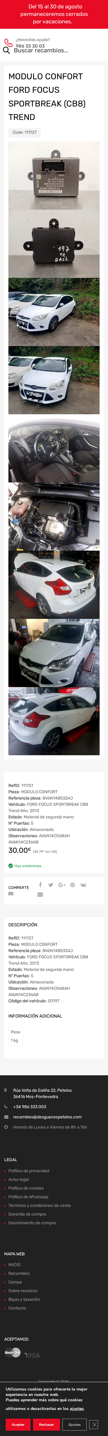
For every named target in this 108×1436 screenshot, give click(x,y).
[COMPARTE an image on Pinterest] (72, 885)
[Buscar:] (45, 51)
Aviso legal (18, 1179)
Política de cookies (26, 1188)
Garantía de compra (27, 1214)
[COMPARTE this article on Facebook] (39, 885)
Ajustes (74, 1424)
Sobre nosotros (23, 1290)
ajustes (77, 1408)
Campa (15, 1282)
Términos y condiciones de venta (39, 1205)
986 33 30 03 (30, 46)
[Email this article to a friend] (39, 895)
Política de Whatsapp (28, 1196)
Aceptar (18, 1424)
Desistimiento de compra (32, 1222)
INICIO (14, 1264)
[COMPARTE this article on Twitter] (50, 885)
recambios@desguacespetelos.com (47, 1117)
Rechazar (46, 1424)
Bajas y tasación (24, 1299)
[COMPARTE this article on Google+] (61, 885)
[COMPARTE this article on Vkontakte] (82, 885)
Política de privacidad (28, 1170)
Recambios (19, 1273)
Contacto (17, 1308)
